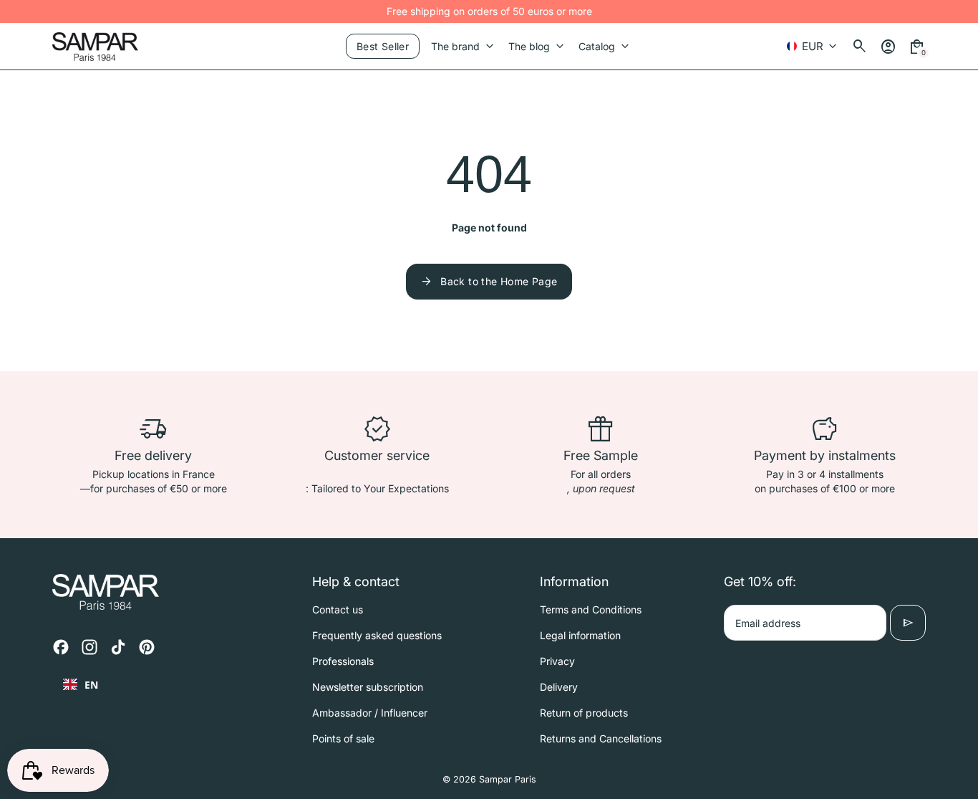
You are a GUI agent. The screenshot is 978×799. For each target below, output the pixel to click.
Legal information (580, 635)
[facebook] (60, 647)
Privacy (557, 661)
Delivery (559, 687)
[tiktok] (118, 647)
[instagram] (89, 647)
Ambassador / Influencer (369, 713)
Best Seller (383, 46)
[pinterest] (146, 647)
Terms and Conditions (590, 609)
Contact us (337, 609)
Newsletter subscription (367, 687)
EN (91, 685)
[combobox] (80, 684)
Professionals (343, 661)
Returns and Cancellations (601, 738)
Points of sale (343, 738)
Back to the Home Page (488, 282)
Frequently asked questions (377, 635)
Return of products (584, 713)
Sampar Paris (507, 779)
